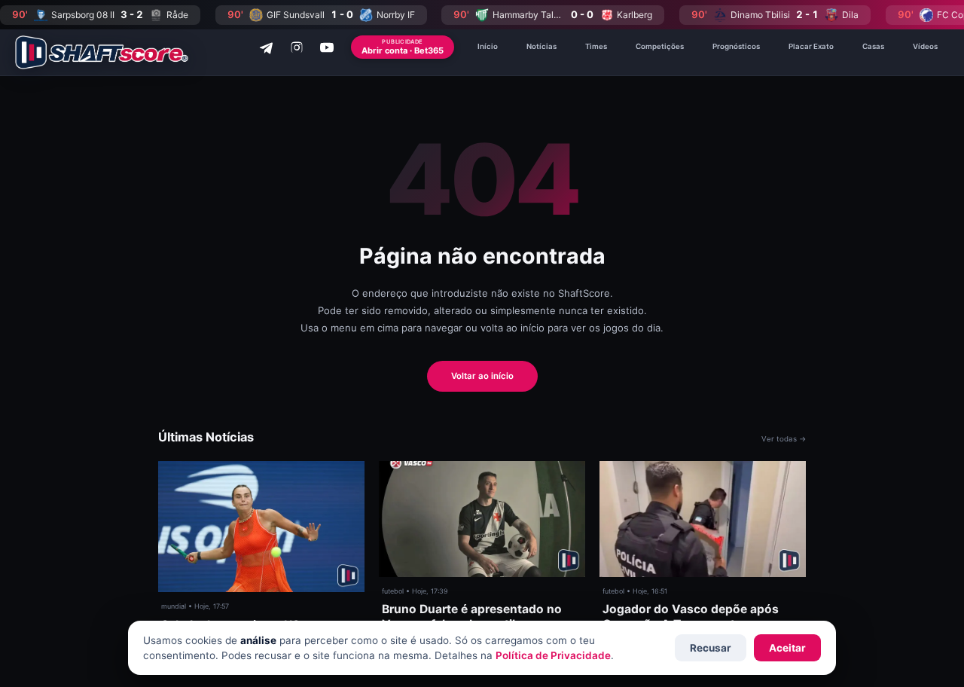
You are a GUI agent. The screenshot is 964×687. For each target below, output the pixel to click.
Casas (873, 46)
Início (487, 46)
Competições (660, 46)
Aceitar (787, 648)
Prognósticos (736, 46)
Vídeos (925, 46)
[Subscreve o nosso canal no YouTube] (327, 47)
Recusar (710, 648)
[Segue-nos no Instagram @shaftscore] (297, 47)
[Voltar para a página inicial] (101, 52)
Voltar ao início (482, 376)
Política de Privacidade (553, 655)
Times (596, 46)
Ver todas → (783, 439)
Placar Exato (811, 46)
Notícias (541, 46)
